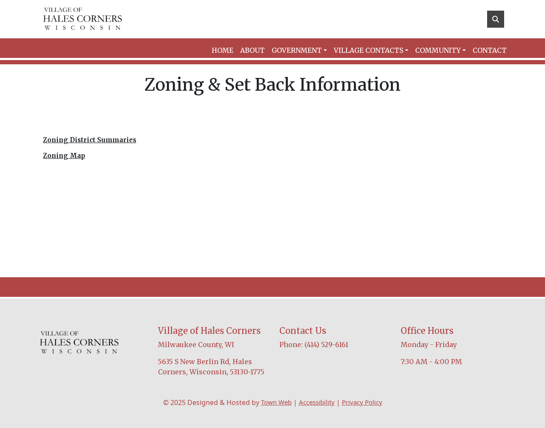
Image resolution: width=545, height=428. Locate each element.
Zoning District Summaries (89, 140)
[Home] (82, 19)
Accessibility (317, 402)
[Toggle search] (495, 19)
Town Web (276, 402)
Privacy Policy (362, 402)
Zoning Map (64, 156)
